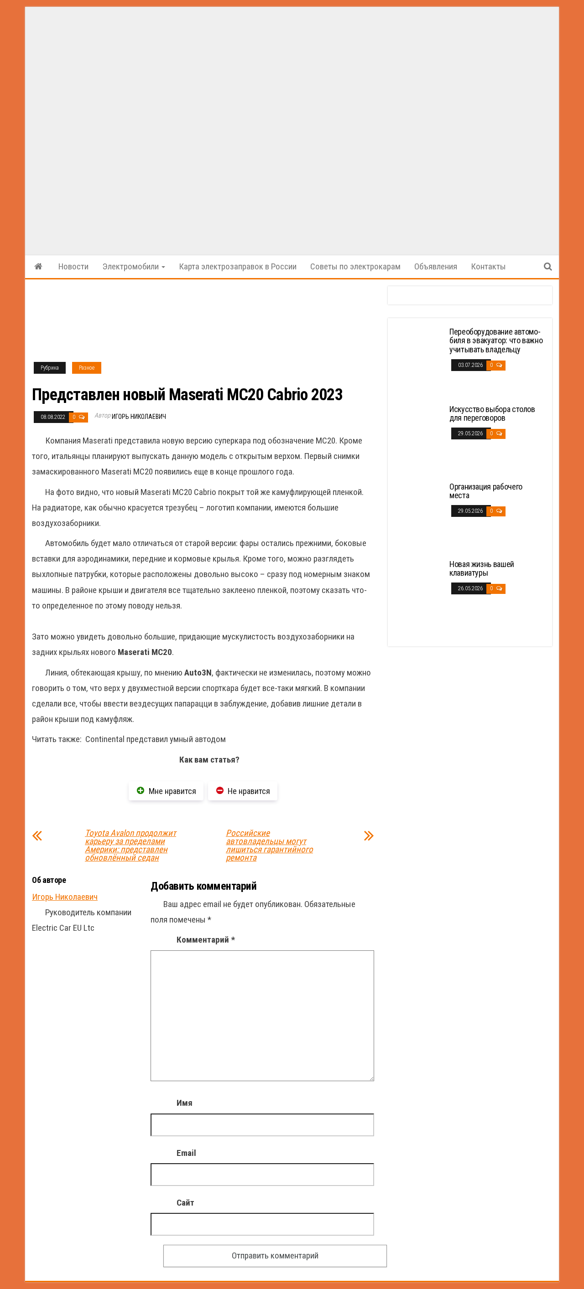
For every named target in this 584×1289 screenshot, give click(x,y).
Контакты (488, 266)
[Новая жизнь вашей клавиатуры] (420, 593)
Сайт (185, 1202)
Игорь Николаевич (139, 416)
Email (186, 1153)
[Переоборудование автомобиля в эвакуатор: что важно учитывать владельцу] (420, 361)
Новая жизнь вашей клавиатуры (481, 568)
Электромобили (131, 266)
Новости (73, 266)
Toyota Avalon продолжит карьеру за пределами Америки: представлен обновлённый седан (130, 845)
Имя (185, 1103)
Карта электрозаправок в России (238, 266)
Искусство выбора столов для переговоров (492, 413)
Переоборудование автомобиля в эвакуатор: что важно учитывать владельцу (495, 341)
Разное (86, 368)
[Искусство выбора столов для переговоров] (420, 438)
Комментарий (206, 939)
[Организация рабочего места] (420, 515)
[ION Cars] (38, 266)
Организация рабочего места (485, 491)
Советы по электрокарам (355, 266)
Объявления (435, 266)
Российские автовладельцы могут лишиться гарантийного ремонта (269, 845)
